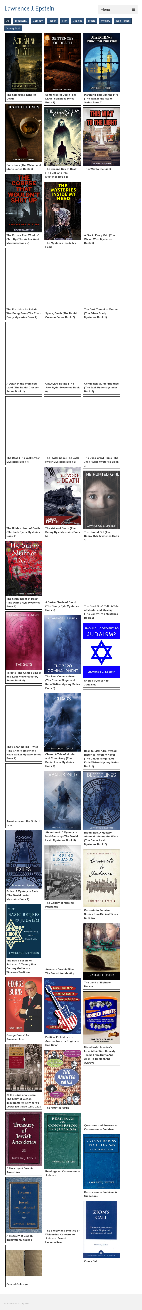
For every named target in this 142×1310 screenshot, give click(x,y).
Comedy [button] (38, 20)
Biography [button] (21, 20)
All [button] (7, 20)
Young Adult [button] (13, 28)
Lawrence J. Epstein (29, 8)
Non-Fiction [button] (123, 20)
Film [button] (64, 20)
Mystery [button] (105, 20)
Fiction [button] (52, 20)
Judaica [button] (77, 20)
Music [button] (91, 20)
